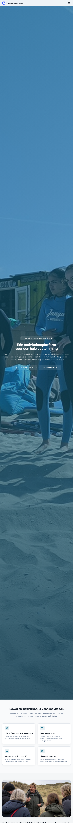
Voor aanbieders (49, 367)
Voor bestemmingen (23, 367)
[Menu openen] (69, 3)
